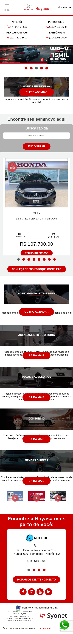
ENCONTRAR (36, 146)
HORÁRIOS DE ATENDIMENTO (36, 579)
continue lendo (45, 628)
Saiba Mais (36, 355)
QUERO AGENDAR (36, 92)
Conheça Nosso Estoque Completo (36, 269)
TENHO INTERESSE (36, 253)
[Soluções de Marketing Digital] (53, 615)
